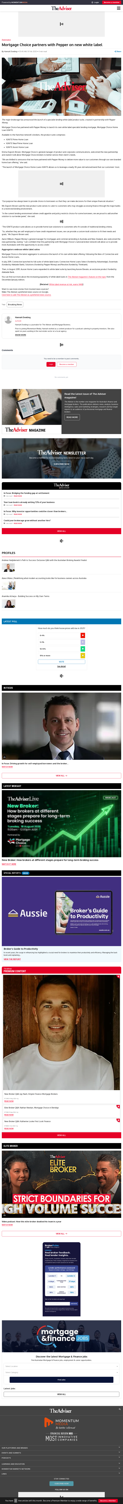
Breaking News (15, 304)
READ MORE (72, 417)
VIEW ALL (61, 531)
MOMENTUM (19, 2)
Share (119, 51)
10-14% (43, 649)
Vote (61, 662)
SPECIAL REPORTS (16, 873)
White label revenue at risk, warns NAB (66, 284)
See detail (61, 666)
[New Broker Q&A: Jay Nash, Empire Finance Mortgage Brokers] (61, 1032)
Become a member (112, 2)
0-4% (42, 635)
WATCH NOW (7, 767)
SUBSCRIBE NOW (61, 464)
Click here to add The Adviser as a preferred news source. (26, 295)
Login (96, 2)
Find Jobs (61, 1380)
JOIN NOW (74, 1303)
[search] (120, 1409)
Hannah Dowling (10, 51)
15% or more (45, 656)
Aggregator (6, 40)
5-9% (42, 642)
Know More (20, 335)
